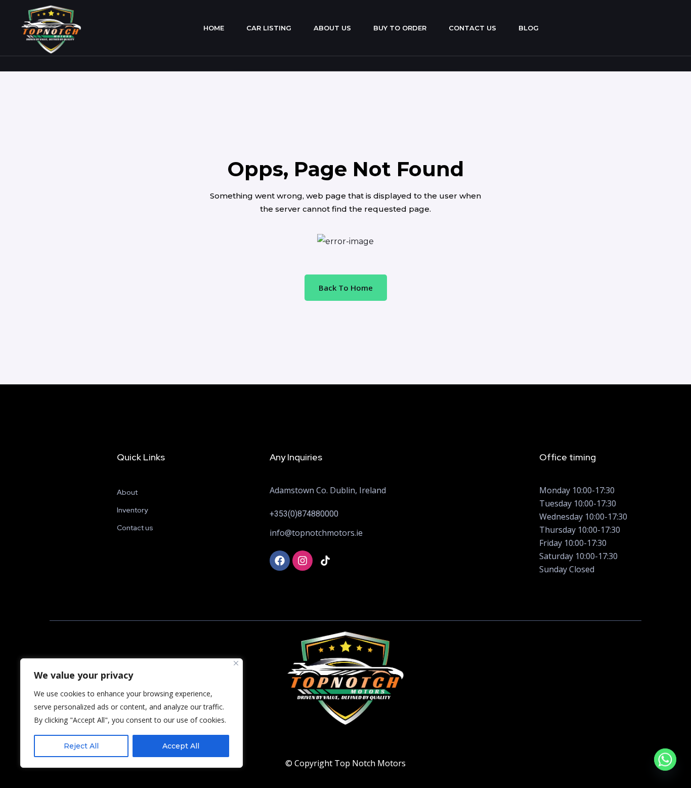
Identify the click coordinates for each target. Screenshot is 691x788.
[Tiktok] (325, 560)
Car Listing (268, 28)
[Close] (236, 663)
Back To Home (346, 288)
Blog (529, 28)
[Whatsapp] (665, 764)
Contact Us (472, 28)
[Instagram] (302, 560)
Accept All (180, 746)
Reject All (81, 746)
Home (213, 28)
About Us (332, 28)
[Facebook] (280, 560)
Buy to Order (399, 28)
